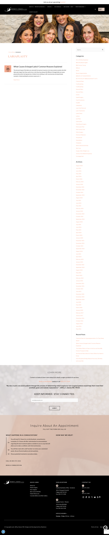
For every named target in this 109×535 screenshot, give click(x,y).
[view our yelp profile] (97, 497)
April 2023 (78, 256)
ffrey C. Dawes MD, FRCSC (71, 388)
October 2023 (79, 246)
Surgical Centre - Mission (62, 502)
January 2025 (79, 211)
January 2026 (79, 184)
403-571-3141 (85, 487)
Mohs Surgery (79, 132)
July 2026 (78, 168)
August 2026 (79, 165)
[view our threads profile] (89, 497)
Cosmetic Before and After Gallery (38, 495)
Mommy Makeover (81, 134)
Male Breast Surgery (81, 124)
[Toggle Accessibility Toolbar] (3, 532)
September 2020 (80, 299)
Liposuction (79, 121)
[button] (45, 6)
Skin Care (78, 148)
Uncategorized (79, 156)
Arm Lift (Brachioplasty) (82, 60)
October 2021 (79, 288)
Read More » (17, 80)
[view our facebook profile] (86, 497)
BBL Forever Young (81, 65)
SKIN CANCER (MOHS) (82, 145)
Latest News (79, 113)
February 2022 (79, 278)
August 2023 (79, 251)
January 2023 (79, 262)
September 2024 (80, 219)
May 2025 (78, 205)
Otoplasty (78, 143)
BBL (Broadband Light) (82, 62)
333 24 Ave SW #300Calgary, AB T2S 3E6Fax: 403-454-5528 (61, 506)
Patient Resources (34, 493)
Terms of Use (94, 527)
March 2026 (79, 179)
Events (77, 94)
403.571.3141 (65, 381)
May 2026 (78, 173)
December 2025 (80, 187)
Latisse (78, 116)
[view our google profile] (95, 497)
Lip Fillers (78, 118)
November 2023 (80, 243)
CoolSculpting (79, 84)
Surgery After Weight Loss (82, 151)
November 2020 (80, 296)
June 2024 (78, 227)
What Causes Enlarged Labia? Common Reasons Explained (38, 66)
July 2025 (78, 200)
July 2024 (78, 224)
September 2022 (80, 267)
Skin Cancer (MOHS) (35, 491)
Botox (77, 70)
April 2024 (78, 232)
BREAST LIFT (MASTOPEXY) (83, 76)
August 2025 (79, 197)
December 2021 (80, 283)
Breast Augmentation (81, 73)
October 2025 (79, 192)
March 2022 (79, 275)
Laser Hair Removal (81, 108)
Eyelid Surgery (79, 97)
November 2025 (80, 189)
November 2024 (80, 213)
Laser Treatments (80, 110)
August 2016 (79, 323)
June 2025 (78, 203)
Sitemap (102, 527)
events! (63, 2)
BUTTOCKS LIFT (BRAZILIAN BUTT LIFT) (86, 78)
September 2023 (80, 248)
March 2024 (79, 235)
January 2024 (79, 238)
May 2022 (78, 272)
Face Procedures (80, 100)
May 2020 (78, 305)
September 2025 (80, 195)
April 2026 (78, 176)
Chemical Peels (80, 81)
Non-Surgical (33, 489)
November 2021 (80, 286)
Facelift (78, 102)
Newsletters (79, 140)
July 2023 (78, 254)
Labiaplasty (79, 105)
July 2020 (78, 302)
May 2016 (78, 329)
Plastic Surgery (34, 487)
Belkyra (78, 68)
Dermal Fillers (79, 89)
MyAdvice (43, 527)
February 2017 (79, 313)
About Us (32, 485)
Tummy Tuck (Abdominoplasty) (84, 153)
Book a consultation (45, 381)
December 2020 (80, 294)
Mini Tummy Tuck (80, 129)
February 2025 (79, 208)
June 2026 (78, 171)
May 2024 (78, 230)
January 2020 (79, 310)
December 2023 (80, 240)
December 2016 (80, 318)
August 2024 (79, 222)
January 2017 (79, 315)
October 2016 (79, 321)
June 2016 (78, 326)
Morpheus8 (79, 137)
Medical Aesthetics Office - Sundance (65, 487)
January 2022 (79, 280)
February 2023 (79, 259)
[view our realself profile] (92, 497)
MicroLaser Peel (80, 126)
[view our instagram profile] (83, 497)
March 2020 (79, 307)
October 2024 (79, 216)
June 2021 (78, 291)
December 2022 (80, 264)
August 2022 (79, 270)
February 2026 (79, 181)
